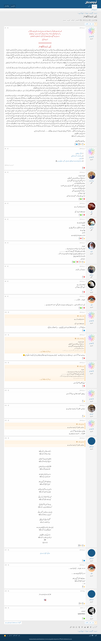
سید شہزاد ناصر (79, 156)
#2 (5, 149)
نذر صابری (64, 20)
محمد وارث (76, 161)
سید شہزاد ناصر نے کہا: (80, 339)
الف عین (67, 161)
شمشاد (92, 290)
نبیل (64, 161)
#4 (5, 203)
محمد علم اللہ (91, 228)
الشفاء (92, 305)
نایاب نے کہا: (81, 366)
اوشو (91, 616)
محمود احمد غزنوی (74, 156)
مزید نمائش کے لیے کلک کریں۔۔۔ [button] (45, 352)
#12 (6, 363)
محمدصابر (80, 158)
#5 (5, 219)
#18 (6, 565)
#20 (6, 608)
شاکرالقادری (94, 20)
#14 (6, 406)
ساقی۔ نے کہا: (81, 316)
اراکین (89, 6)
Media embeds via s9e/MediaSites (36, 639)
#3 (5, 172)
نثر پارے (68, 20)
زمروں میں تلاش (94, 10)
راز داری (10, 636)
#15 (6, 421)
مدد (7, 636)
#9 (5, 296)
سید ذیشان (78, 153)
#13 (6, 390)
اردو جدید (90, 636)
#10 (6, 312)
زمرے (94, 6)
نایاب (91, 251)
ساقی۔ (81, 153)
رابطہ (19, 636)
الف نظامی (72, 161)
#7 (5, 266)
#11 (6, 335)
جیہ (58, 161)
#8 (5, 281)
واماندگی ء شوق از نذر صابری (45, 553)
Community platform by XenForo (58, 639)
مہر (94, 636)
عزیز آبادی (80, 161)
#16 (6, 438)
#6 (5, 243)
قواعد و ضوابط (15, 636)
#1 (5, 28)
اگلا (87, 24)
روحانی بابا (61, 161)
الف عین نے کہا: (81, 424)
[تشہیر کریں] (8, 28)
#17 (6, 550)
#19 (6, 591)
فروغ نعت (72, 20)
